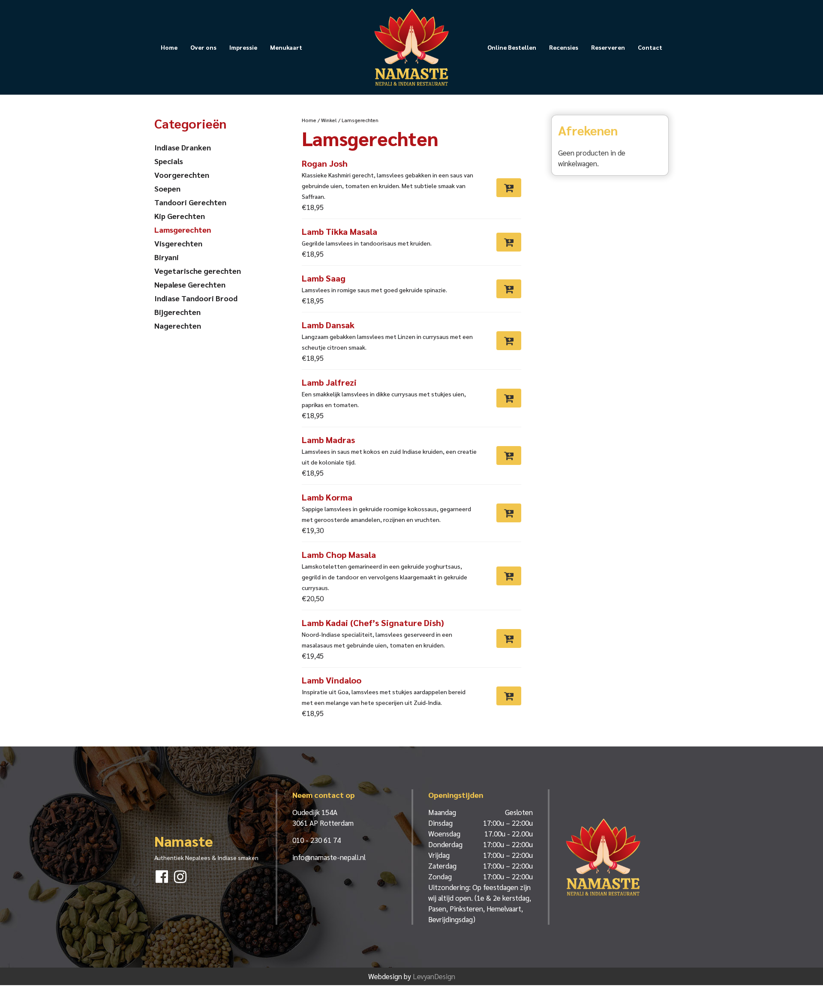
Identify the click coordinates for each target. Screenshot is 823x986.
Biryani (166, 257)
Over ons (203, 47)
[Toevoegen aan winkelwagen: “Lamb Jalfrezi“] (508, 398)
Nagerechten (177, 325)
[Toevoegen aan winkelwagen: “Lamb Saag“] (508, 288)
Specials (168, 161)
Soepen (167, 188)
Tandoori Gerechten (190, 202)
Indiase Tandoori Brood (195, 298)
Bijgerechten (177, 312)
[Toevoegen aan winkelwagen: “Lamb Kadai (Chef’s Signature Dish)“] (508, 638)
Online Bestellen (511, 47)
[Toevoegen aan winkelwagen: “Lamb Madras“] (508, 455)
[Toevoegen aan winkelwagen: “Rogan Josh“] (508, 187)
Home (169, 47)
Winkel (329, 120)
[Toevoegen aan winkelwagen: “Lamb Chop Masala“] (508, 575)
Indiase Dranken (182, 147)
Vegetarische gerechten (197, 271)
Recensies (563, 47)
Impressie (243, 47)
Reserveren (608, 47)
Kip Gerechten (179, 216)
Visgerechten (178, 243)
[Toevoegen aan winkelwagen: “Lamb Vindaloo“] (508, 695)
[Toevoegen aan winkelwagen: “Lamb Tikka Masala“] (508, 242)
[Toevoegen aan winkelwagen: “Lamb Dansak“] (508, 340)
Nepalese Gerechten (189, 284)
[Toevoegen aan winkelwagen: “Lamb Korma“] (508, 512)
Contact (650, 47)
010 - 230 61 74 (316, 840)
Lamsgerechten (182, 229)
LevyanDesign (434, 976)
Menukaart (286, 47)
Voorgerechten (181, 175)
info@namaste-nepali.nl (329, 857)
